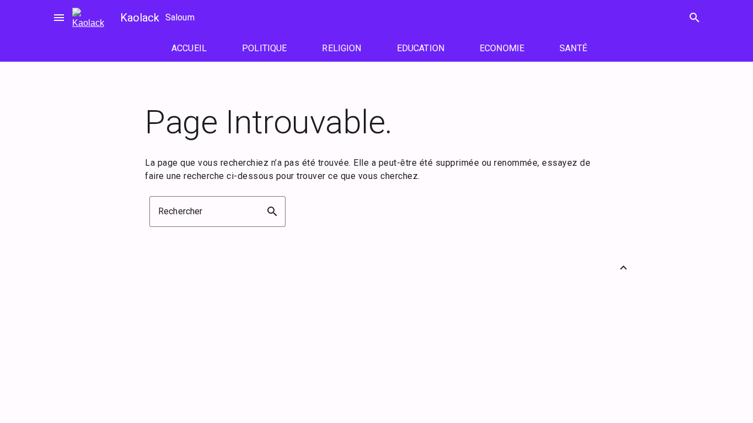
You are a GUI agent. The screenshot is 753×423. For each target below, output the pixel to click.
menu (59, 17)
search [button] (272, 211)
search (694, 17)
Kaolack (139, 17)
